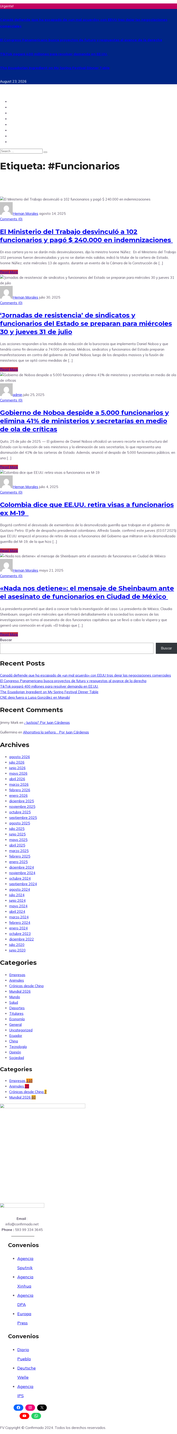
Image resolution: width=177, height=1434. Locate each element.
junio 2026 (17, 768)
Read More (9, 272)
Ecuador (17, 101)
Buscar (6, 640)
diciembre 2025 (21, 801)
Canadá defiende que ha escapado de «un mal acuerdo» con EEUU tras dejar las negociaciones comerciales (85, 675)
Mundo (16, 107)
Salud (15, 136)
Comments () (11, 219)
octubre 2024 (20, 878)
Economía (17, 1019)
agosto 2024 (19, 889)
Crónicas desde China (26, 986)
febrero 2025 (19, 856)
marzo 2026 (19, 784)
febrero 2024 (19, 922)
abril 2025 (17, 845)
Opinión (16, 113)
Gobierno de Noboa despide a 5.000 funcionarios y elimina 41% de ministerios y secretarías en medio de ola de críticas (84, 421)
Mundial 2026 (20, 991)
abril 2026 (17, 779)
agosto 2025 (19, 823)
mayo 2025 (18, 840)
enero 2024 (18, 928)
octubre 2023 (20, 933)
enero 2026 (18, 795)
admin (17, 395)
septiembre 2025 (23, 817)
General (15, 1024)
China (15, 141)
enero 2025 (18, 862)
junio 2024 (17, 900)
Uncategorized (20, 1030)
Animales (16, 980)
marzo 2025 (19, 851)
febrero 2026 (19, 790)
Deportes (18, 124)
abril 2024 (17, 911)
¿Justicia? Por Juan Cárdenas (47, 722)
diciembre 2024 (21, 867)
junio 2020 (17, 950)
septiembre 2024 (23, 884)
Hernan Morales (25, 213)
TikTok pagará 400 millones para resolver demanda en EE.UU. (54, 54)
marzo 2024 (19, 917)
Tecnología (20, 118)
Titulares (16, 1013)
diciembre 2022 (21, 939)
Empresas (17, 975)
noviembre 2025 (22, 806)
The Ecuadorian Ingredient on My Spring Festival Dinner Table (55, 68)
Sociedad (18, 130)
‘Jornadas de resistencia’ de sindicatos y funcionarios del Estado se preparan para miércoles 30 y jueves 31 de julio (86, 323)
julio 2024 (16, 895)
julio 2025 (16, 828)
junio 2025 (17, 834)
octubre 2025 (20, 812)
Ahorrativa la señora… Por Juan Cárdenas (56, 732)
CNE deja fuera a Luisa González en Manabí (35, 697)
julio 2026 (16, 762)
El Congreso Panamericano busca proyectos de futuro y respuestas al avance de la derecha (81, 40)
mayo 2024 (18, 906)
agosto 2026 (19, 757)
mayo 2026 (18, 773)
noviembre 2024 (22, 873)
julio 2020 (16, 944)
